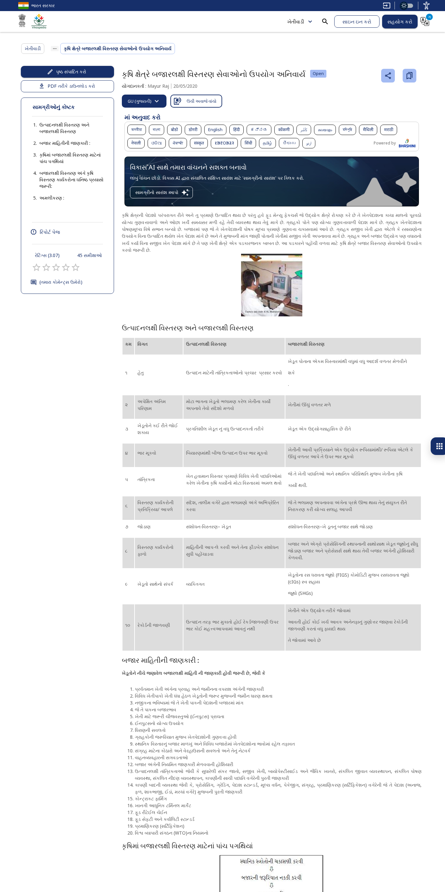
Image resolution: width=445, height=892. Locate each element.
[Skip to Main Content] (386, 5)
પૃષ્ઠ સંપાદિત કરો (71, 71)
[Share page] (388, 75)
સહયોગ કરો (399, 21)
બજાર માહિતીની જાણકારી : (64, 143)
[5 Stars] (75, 267)
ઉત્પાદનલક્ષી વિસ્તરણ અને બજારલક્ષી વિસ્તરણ (64, 128)
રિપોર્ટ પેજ (50, 232)
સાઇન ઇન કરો (356, 21)
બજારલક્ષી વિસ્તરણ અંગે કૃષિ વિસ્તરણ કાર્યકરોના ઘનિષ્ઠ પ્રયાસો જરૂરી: (71, 179)
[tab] (144, 101)
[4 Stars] (66, 267)
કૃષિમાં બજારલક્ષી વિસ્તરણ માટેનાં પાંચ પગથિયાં (70, 158)
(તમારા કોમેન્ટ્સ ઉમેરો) (60, 282)
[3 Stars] (56, 267)
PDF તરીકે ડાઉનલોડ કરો (71, 86)
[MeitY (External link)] (22, 21)
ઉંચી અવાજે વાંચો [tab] (201, 101)
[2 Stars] (46, 267)
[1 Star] (36, 267)
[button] (67, 128)
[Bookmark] (409, 75)
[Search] (325, 21)
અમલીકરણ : (51, 198)
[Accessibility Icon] (426, 5)
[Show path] (55, 48)
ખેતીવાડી (295, 21)
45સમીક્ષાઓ (89, 255)
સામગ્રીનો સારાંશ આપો (157, 192)
